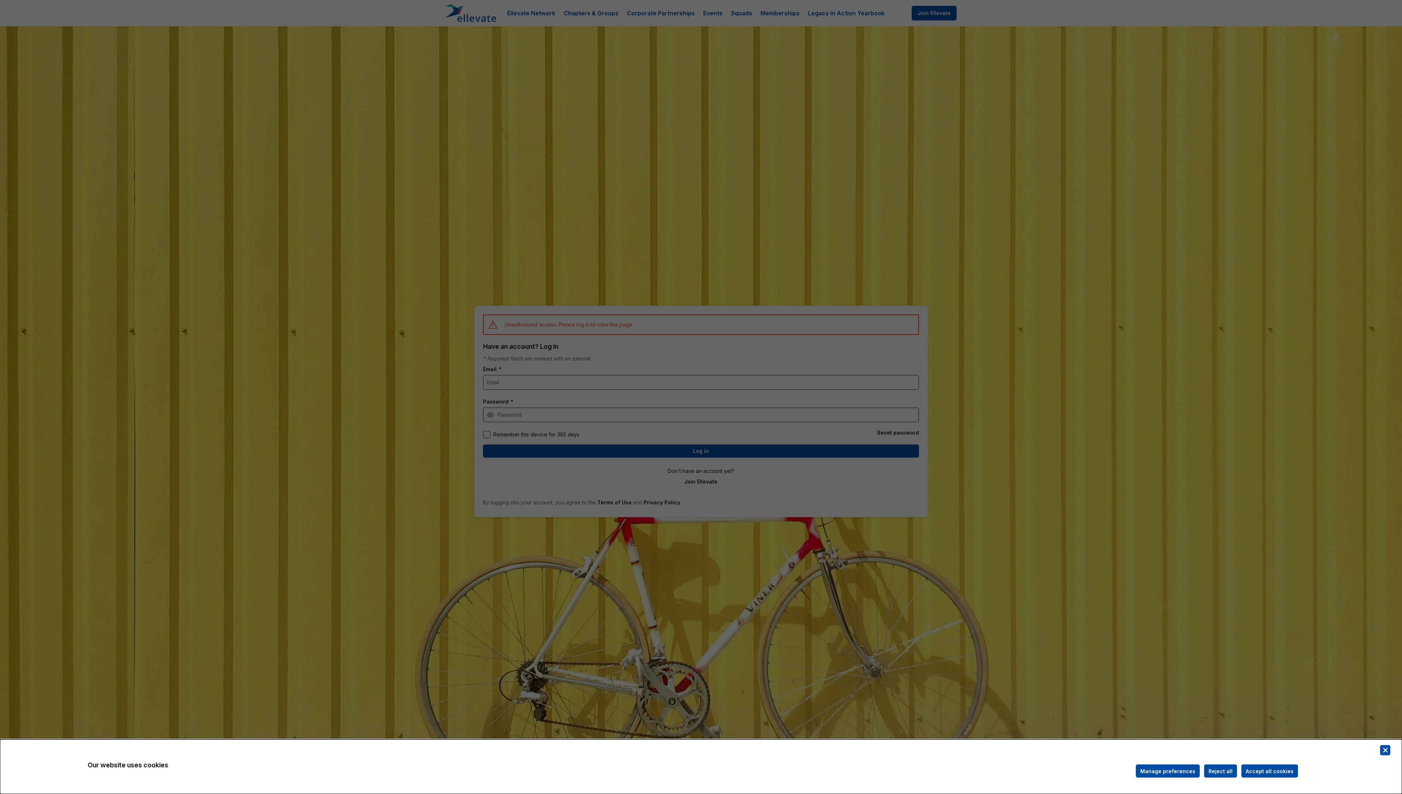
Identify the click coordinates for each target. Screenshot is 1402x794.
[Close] (1385, 750)
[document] (701, 766)
